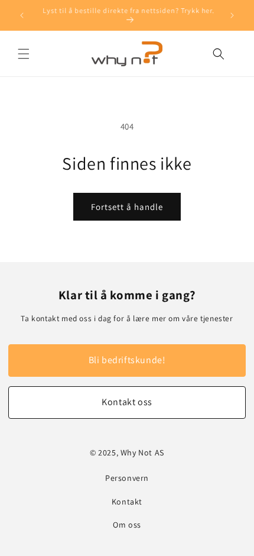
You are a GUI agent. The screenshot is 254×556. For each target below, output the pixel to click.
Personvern (127, 478)
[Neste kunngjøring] (232, 15)
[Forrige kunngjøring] (22, 15)
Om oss (127, 524)
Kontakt (127, 501)
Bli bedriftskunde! (127, 360)
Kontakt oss (127, 402)
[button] (24, 54)
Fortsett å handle (127, 206)
